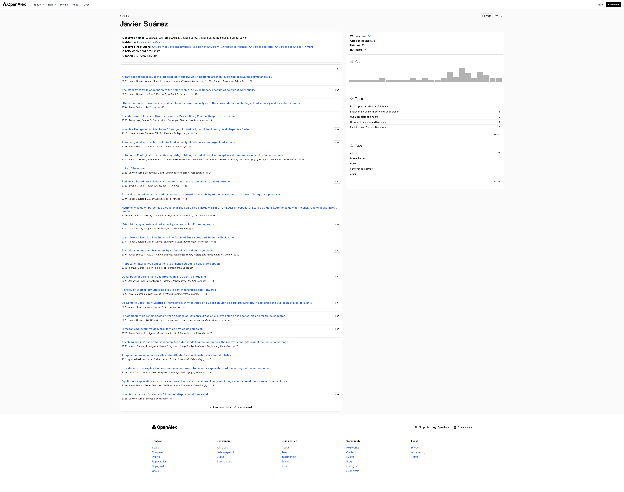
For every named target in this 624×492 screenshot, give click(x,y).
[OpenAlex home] (14, 4)
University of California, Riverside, (172, 46)
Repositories (159, 461)
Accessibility (418, 452)
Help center (353, 447)
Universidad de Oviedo (150, 42)
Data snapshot (225, 452)
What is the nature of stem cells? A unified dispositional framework (165, 394)
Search (156, 447)
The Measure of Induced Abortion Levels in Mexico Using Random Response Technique (179, 116)
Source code (224, 461)
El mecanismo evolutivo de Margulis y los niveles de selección (162, 328)
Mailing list (352, 466)
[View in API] (496, 15)
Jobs (87, 4)
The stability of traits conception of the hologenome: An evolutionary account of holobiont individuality (188, 90)
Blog (349, 461)
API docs (222, 447)
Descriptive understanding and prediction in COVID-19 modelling (164, 276)
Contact (351, 452)
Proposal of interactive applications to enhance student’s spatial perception (171, 263)
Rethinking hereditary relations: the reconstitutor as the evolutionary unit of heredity (176, 181)
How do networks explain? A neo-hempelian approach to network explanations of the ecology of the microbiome (195, 368)
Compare (157, 452)
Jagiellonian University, (206, 46)
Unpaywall (158, 466)
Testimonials (289, 456)
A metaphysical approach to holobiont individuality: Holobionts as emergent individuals (178, 142)
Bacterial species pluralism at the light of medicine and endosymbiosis (167, 250)
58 (369, 36)
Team (285, 452)
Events (350, 456)
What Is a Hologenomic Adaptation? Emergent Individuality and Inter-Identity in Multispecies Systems (187, 129)
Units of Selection (133, 168)
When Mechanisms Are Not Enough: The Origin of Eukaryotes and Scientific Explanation (178, 237)
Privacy (415, 447)
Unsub (156, 471)
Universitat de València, (234, 46)
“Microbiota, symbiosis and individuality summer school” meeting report (168, 224)
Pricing (64, 4)
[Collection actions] (501, 15)
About (76, 4)
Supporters (352, 471)
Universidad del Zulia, (261, 46)
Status (220, 456)
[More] (337, 68)
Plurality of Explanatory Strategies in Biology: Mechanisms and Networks (169, 289)
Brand (285, 461)
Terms (414, 456)
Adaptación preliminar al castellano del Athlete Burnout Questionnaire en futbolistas (176, 355)
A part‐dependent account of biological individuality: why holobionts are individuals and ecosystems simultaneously (197, 76)
